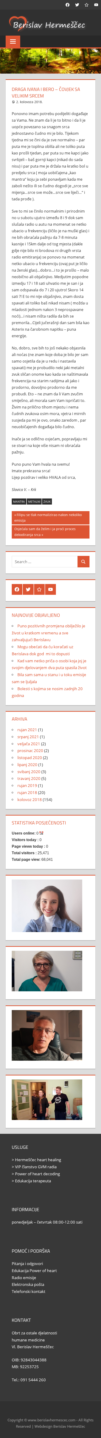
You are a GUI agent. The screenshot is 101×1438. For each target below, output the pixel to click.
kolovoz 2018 (29, 799)
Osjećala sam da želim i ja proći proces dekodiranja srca (45, 531)
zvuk (46, 502)
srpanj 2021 (28, 736)
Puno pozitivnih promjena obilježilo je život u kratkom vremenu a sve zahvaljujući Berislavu (48, 633)
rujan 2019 (27, 785)
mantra (19, 502)
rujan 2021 (27, 729)
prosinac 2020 (30, 750)
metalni (34, 502)
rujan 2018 (27, 792)
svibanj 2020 (28, 771)
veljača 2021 (28, 743)
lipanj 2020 (27, 764)
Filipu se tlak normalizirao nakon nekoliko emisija (48, 517)
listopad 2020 (29, 757)
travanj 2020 (28, 778)
